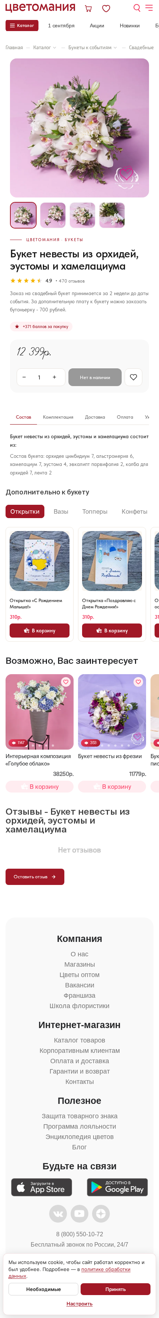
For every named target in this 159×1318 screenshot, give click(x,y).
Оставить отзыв (30, 876)
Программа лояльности (79, 1126)
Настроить (80, 1304)
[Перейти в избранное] (112, 8)
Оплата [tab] (125, 417)
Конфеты (135, 511)
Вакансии (79, 985)
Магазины (79, 964)
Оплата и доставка (79, 1061)
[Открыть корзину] (89, 8)
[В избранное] (133, 377)
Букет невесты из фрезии (110, 756)
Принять (115, 1289)
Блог (79, 1147)
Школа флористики (79, 1006)
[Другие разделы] (54, 47)
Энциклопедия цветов (79, 1136)
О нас (79, 954)
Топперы (95, 511)
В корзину (43, 630)
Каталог (42, 47)
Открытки (25, 511)
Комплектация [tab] (58, 417)
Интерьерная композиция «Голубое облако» (38, 760)
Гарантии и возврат (80, 1071)
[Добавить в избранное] (66, 682)
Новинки (130, 25)
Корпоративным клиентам (80, 1050)
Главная (14, 47)
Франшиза (79, 995)
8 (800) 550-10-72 (79, 1234)
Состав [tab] (23, 417)
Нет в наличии (95, 377)
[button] (33, 745)
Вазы (61, 511)
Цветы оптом (79, 975)
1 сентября (61, 25)
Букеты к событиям (90, 47)
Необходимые (43, 1289)
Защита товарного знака (80, 1116)
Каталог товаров (79, 1040)
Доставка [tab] (95, 417)
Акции (97, 25)
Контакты (79, 1081)
